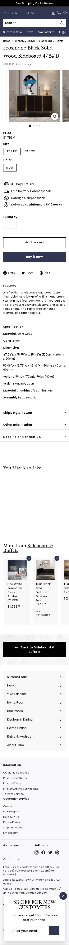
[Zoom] (54, 116)
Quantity (10, 217)
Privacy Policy (12, 783)
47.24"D (11, 151)
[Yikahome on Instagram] (36, 852)
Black (10, 168)
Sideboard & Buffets (51, 41)
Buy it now (34, 256)
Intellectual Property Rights (20, 789)
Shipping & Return (17, 413)
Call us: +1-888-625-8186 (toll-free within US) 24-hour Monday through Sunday (32, 891)
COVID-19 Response (16, 772)
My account (10, 833)
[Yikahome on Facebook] (43, 852)
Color (7, 160)
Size (6, 144)
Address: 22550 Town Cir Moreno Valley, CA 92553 (31, 881)
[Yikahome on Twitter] (50, 852)
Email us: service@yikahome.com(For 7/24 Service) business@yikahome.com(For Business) (31, 870)
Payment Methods (15, 778)
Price (7, 133)
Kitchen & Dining (25, 41)
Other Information (17, 425)
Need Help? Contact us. (22, 437)
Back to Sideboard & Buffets (37, 649)
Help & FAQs (11, 817)
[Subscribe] (54, 930)
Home (6, 41)
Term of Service (13, 794)
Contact (8, 806)
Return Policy (11, 822)
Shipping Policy (13, 827)
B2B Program (11, 811)
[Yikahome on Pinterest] (57, 852)
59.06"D (30, 151)
